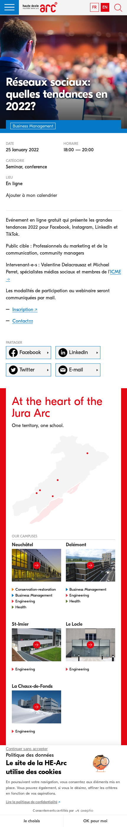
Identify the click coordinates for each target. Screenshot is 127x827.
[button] (9, 7)
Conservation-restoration (35, 589)
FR (94, 7)
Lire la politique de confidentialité (31, 802)
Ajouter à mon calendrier (31, 195)
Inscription (22, 309)
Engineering (25, 601)
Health (20, 607)
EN (105, 7)
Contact (20, 321)
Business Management (33, 595)
